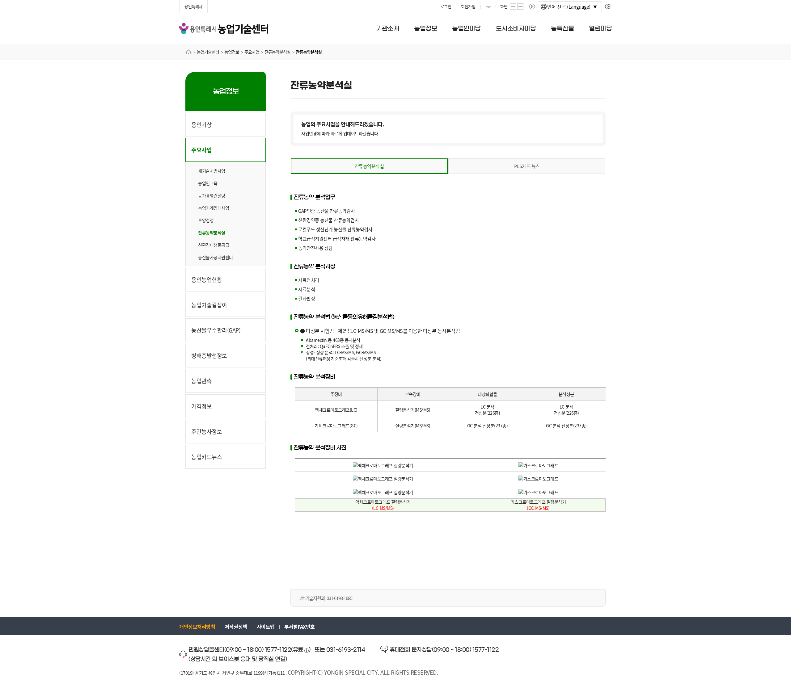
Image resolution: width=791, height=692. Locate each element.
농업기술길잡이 (209, 305)
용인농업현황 (206, 279)
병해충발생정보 (209, 355)
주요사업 (201, 150)
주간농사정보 (206, 431)
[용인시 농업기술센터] (223, 28)
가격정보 (201, 406)
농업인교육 (208, 183)
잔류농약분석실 (211, 232)
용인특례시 (193, 6)
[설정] (607, 6)
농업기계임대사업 (213, 208)
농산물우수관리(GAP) (215, 330)
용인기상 (201, 124)
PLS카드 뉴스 (527, 166)
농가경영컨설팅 (211, 195)
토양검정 (206, 220)
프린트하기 (488, 6)
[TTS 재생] (532, 6)
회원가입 (468, 6)
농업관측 (201, 381)
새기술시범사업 (211, 171)
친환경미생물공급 (213, 245)
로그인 (446, 6)
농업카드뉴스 (206, 457)
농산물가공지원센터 (215, 257)
